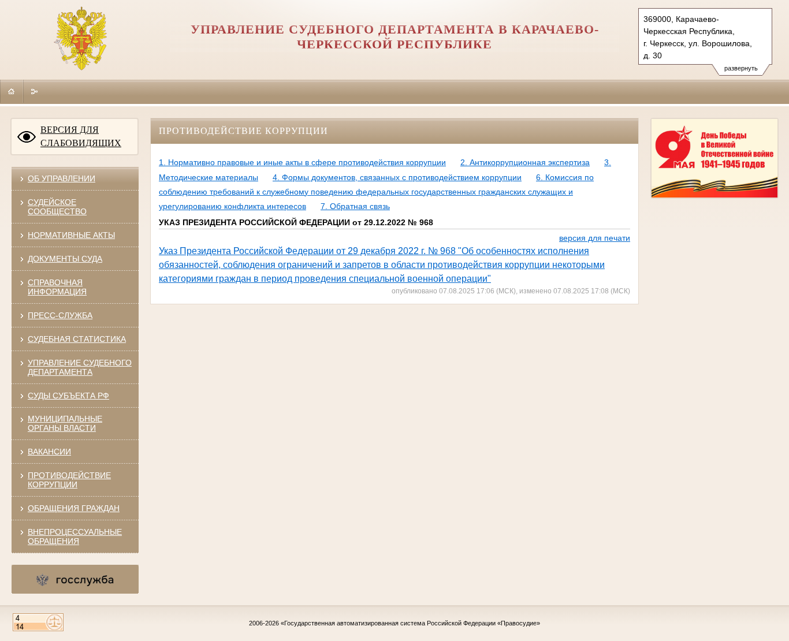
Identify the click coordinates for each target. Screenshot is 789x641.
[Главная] (11, 91)
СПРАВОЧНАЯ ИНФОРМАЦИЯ (57, 287)
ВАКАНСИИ (49, 451)
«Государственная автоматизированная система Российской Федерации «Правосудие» (410, 623)
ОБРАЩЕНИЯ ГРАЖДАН (74, 508)
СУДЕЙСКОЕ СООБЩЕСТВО (57, 206)
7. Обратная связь (355, 206)
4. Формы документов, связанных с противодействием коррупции (397, 177)
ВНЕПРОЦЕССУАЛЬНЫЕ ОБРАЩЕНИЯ (75, 536)
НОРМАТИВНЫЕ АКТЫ (71, 235)
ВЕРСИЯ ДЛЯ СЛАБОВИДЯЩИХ (80, 136)
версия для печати (594, 238)
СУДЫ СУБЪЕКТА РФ (68, 395)
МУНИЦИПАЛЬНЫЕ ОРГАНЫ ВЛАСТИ (65, 423)
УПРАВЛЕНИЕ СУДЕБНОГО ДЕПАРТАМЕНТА (80, 367)
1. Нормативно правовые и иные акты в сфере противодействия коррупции (302, 162)
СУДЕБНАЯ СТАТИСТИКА (77, 339)
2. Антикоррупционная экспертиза (525, 162)
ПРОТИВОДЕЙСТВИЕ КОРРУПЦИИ (69, 480)
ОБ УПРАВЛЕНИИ (61, 178)
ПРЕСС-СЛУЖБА (60, 315)
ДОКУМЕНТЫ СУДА (65, 258)
